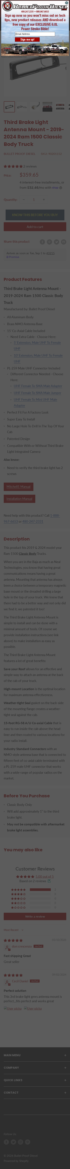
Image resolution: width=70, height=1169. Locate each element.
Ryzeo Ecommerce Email (18, 57)
